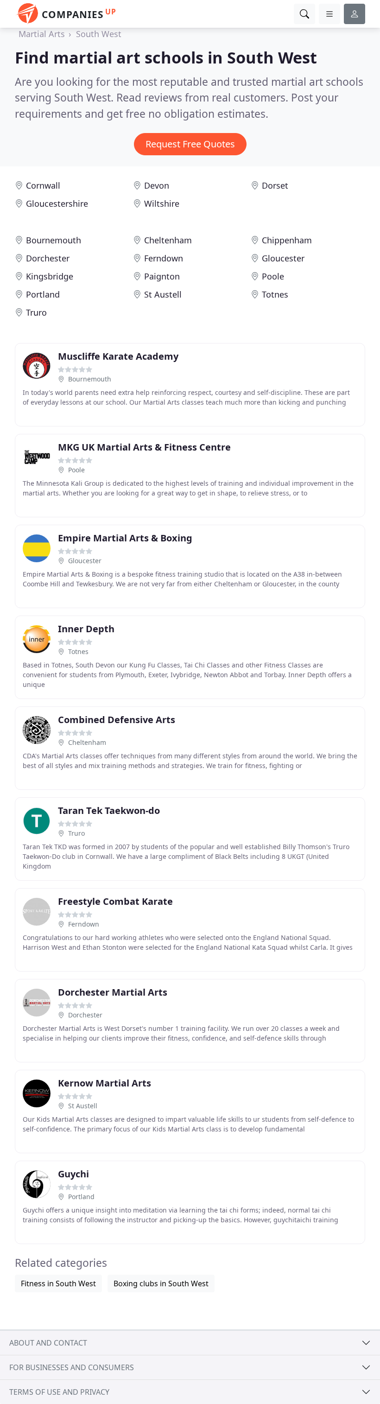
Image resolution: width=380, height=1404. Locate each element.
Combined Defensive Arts (116, 719)
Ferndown (163, 258)
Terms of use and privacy (59, 1392)
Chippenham (287, 240)
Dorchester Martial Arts (112, 992)
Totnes (275, 294)
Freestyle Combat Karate (115, 901)
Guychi (73, 1174)
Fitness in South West (58, 1283)
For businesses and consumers (71, 1367)
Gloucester (283, 258)
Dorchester (48, 258)
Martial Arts (42, 33)
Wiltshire (161, 203)
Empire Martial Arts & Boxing (125, 538)
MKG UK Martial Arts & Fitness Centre (144, 447)
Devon (156, 185)
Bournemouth (53, 240)
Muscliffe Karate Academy (118, 356)
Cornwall (43, 185)
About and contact (48, 1343)
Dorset (275, 185)
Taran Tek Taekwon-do (109, 810)
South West (98, 33)
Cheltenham (168, 240)
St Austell (163, 294)
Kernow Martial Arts (104, 1083)
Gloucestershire (57, 203)
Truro (36, 312)
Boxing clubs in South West (161, 1283)
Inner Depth (86, 629)
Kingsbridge (49, 276)
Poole (273, 276)
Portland (43, 294)
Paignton (162, 276)
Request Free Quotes (190, 144)
